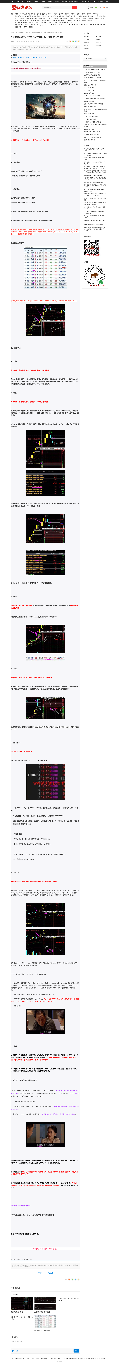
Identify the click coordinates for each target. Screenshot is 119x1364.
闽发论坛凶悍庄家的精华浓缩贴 (93, 104)
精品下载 (67, 14)
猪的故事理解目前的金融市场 (92, 134)
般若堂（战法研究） (74, 1)
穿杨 (74, 20)
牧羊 (61, 18)
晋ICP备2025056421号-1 (94, 1358)
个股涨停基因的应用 (90, 106)
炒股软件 (50, 1)
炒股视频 (64, 1)
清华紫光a (79, 16)
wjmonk (84, 20)
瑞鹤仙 (29, 16)
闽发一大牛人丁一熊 (90, 85)
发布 (76, 1351)
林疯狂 (39, 16)
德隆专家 (61, 24)
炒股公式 (57, 1)
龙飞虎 (34, 16)
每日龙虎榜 (28, 1)
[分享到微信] (73, 41)
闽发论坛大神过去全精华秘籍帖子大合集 (95, 153)
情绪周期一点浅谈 (89, 140)
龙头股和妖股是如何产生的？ (92, 72)
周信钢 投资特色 (88, 66)
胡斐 (94, 24)
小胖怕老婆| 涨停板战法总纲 (92, 122)
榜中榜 (22, 20)
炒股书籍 (43, 1)
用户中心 (86, 39)
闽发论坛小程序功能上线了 (91, 149)
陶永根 (73, 24)
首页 (13, 1)
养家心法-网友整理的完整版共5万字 (94, 189)
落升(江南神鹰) (46, 20)
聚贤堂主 (84, 18)
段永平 (39, 20)
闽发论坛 (13, 41)
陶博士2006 (91, 16)
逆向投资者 (63, 22)
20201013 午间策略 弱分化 (92, 132)
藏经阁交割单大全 (89, 175)
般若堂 (78, 14)
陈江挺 (78, 20)
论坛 (89, 1)
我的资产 (98, 39)
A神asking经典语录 (89, 224)
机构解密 (36, 14)
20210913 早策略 (89, 93)
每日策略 (36, 1)
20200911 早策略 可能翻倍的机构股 (94, 69)
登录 (107, 1)
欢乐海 (105, 24)
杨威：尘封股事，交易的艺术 (92, 77)
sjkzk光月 (44, 24)
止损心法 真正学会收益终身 (92, 96)
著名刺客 (21, 18)
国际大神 (24, 14)
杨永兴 (83, 24)
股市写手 (73, 14)
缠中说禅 (99, 24)
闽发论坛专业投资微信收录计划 (92, 157)
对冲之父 (31, 22)
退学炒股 (55, 16)
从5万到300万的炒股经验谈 (92, 75)
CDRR (78, 24)
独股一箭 (49, 16)
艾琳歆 (85, 16)
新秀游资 (30, 14)
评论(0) (37, 41)
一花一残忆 (98, 16)
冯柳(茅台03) (41, 18)
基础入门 (61, 14)
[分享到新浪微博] (70, 41)
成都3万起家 (28, 20)
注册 (94, 1)
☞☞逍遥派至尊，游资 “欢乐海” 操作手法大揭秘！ (31, 57)
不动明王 (65, 18)
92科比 (58, 20)
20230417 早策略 (89, 90)
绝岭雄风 (61, 16)
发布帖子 (98, 36)
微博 (107, 7)
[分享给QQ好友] (76, 41)
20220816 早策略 (89, 87)
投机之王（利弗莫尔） (21, 22)
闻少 (16, 18)
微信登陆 (100, 1)
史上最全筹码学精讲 (90, 119)
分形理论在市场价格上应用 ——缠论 (95, 98)
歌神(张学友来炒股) (66, 20)
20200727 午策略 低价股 (91, 116)
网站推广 (86, 45)
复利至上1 (72, 18)
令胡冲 (50, 24)
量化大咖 (69, 22)
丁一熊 (48, 18)
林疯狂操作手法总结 (89, 182)
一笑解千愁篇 (55, 18)
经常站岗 (67, 24)
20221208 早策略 (89, 101)
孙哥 (34, 20)
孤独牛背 (91, 18)
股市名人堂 (20, 1)
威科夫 (56, 22)
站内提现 (86, 48)
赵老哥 (24, 16)
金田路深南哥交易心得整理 (42, 1312)
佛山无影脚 (89, 24)
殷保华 (25, 27)
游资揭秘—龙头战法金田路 (42, 1330)
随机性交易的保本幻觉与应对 (92, 137)
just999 (17, 20)
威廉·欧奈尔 (44, 22)
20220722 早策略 (89, 129)
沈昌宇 (20, 27)
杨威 (22, 24)
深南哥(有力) (33, 18)
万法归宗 (97, 18)
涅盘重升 (31, 27)
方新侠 (53, 20)
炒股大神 (48, 14)
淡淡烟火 (33, 24)
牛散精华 (54, 14)
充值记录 (98, 42)
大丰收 (73, 16)
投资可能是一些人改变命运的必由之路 (94, 162)
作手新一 (78, 18)
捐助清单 (86, 42)
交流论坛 (95, 14)
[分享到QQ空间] (78, 41)
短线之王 (51, 22)
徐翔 (16, 27)
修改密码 (98, 45)
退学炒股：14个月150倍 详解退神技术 (94, 207)
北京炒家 (89, 20)
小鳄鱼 (104, 16)
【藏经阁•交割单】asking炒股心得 (93, 211)
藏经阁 (84, 1)
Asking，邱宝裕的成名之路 (91, 216)
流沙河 (102, 18)
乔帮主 (44, 16)
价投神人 (37, 22)
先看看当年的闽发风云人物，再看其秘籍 (95, 185)
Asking (39, 24)
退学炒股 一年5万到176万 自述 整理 (94, 220)
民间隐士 (42, 14)
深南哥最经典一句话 (17, 1312)
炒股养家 (55, 24)
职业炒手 (27, 24)
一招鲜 (27, 18)
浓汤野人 (67, 16)
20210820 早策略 (89, 114)
